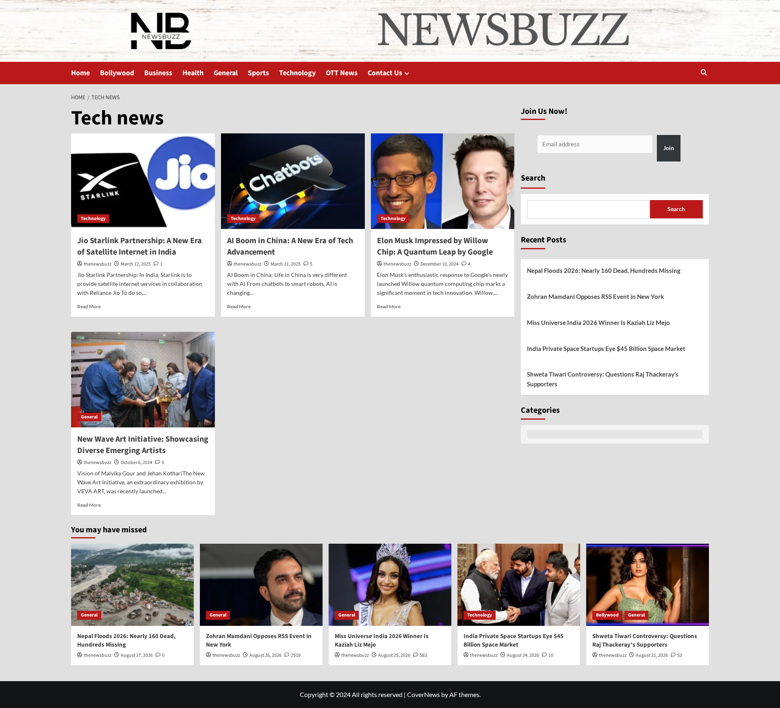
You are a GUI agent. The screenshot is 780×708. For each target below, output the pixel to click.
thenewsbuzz (97, 264)
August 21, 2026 (652, 655)
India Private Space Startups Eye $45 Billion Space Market (606, 348)
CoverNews (423, 694)
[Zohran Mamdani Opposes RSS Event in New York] (261, 584)
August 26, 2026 (265, 655)
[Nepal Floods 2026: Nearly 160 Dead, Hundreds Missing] (132, 584)
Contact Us (385, 73)
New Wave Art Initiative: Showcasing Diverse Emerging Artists (142, 445)
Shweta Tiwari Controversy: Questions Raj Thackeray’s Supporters (602, 379)
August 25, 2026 (394, 655)
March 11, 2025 (286, 264)
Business (158, 73)
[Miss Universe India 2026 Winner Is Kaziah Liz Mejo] (390, 584)
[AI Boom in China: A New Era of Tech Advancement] (293, 181)
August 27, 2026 (137, 655)
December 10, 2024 (439, 264)
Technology (297, 73)
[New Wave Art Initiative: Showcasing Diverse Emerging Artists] (143, 380)
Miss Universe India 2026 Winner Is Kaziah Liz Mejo (598, 322)
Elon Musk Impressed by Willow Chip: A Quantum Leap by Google (435, 246)
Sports (258, 73)
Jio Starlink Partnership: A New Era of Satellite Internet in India (139, 246)
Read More (89, 306)
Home (80, 73)
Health (193, 73)
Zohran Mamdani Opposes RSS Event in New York (595, 296)
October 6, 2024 (136, 462)
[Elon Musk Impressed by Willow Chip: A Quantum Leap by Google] (443, 181)
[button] (704, 73)
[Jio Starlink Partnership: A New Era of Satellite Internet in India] (143, 181)
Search (533, 178)
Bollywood (117, 73)
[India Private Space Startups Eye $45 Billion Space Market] (518, 584)
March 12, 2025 (136, 264)
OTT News (342, 73)
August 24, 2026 (523, 655)
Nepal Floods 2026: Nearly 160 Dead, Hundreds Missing (603, 270)
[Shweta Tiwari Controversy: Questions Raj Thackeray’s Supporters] (647, 584)
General (226, 73)
